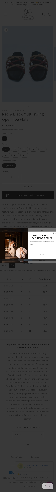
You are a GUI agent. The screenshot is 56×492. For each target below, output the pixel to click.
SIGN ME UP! (42, 249)
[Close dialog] (54, 233)
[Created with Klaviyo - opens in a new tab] (28, 260)
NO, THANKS (42, 254)
